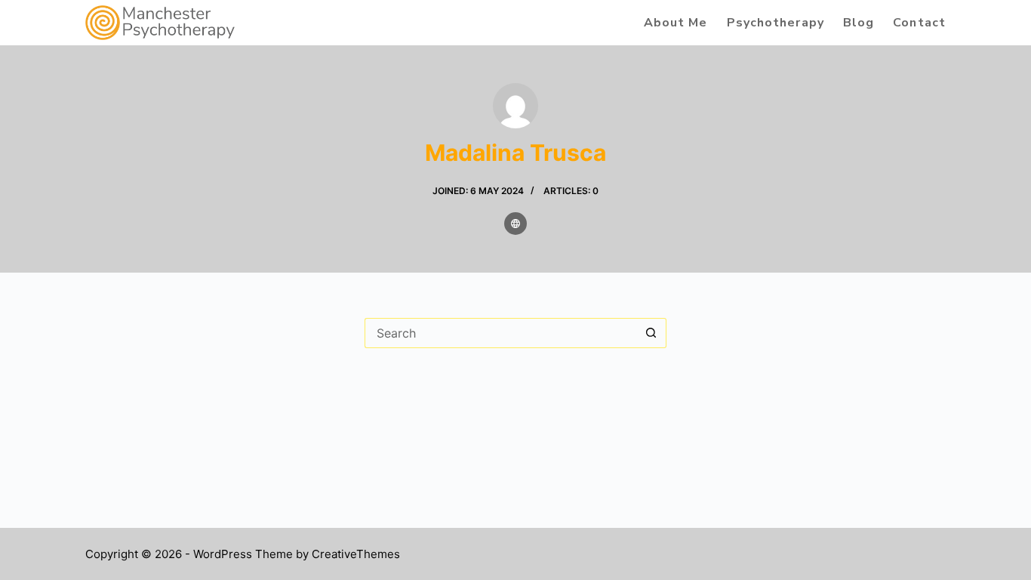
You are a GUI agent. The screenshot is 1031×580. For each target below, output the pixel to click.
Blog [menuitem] (858, 22)
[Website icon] (515, 223)
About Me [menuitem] (676, 22)
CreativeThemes (356, 554)
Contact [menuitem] (919, 22)
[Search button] (651, 333)
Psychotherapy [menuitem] (775, 22)
